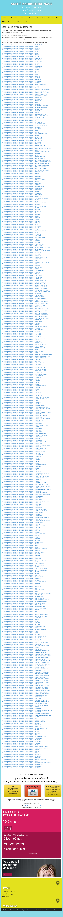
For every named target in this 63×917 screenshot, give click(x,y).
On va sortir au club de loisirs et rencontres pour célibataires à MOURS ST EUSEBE (23, 451)
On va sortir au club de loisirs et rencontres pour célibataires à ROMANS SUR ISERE (24, 606)
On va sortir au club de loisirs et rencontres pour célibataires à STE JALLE (21, 717)
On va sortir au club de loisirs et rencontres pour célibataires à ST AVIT (20, 647)
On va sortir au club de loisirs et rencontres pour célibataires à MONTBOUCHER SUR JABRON (26, 412)
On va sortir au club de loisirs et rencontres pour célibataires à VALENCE (21, 743)
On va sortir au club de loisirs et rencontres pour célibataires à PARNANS (21, 539)
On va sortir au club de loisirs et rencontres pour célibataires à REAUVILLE (21, 583)
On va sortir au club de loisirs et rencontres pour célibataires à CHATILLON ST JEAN (24, 168)
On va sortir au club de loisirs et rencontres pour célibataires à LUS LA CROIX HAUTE (24, 374)
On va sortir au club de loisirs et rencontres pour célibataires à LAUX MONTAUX (22, 330)
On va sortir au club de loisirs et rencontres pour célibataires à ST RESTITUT (22, 697)
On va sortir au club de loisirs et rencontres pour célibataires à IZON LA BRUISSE (23, 270)
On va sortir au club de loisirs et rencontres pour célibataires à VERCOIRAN (21, 756)
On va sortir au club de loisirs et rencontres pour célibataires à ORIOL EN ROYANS (23, 534)
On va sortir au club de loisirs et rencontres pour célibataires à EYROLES (21, 241)
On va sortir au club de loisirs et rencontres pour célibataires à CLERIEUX (21, 181)
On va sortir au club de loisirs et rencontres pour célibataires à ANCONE (20, 56)
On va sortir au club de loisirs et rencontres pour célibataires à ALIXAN (20, 50)
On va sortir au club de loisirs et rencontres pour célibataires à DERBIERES (21, 211)
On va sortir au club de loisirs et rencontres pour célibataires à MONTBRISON (22, 414)
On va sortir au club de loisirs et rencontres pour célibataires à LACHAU (20, 325)
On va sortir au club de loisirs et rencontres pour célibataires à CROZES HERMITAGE (24, 206)
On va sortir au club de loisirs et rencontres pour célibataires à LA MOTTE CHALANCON (25, 302)
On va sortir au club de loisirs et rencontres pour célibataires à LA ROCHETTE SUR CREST (25, 318)
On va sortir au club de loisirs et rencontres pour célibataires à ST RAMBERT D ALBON (24, 695)
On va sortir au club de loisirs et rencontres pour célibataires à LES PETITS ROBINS (24, 358)
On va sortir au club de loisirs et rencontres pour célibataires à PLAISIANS (21, 555)
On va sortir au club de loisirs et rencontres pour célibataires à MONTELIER (21, 422)
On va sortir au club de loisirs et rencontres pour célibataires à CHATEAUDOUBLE (23, 158)
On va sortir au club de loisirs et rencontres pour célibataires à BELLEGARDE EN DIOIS (24, 107)
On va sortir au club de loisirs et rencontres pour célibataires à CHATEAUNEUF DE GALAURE (26, 162)
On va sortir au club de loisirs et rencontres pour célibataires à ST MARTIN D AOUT (23, 677)
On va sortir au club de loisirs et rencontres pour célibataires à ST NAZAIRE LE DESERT (25, 689)
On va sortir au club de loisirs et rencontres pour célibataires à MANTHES (21, 381)
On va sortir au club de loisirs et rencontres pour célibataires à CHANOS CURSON (23, 145)
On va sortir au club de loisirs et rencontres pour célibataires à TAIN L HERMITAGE (23, 721)
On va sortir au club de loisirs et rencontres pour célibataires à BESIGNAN (21, 112)
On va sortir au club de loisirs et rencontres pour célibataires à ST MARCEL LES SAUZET (25, 674)
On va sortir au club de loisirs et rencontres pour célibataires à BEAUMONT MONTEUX (24, 94)
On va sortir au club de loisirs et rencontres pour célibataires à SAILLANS (21, 623)
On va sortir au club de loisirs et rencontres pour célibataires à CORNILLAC (21, 196)
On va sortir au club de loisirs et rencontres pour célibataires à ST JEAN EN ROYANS (24, 665)
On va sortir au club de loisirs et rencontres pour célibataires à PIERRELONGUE (22, 552)
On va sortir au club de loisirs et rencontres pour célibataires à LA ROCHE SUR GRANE (24, 313)
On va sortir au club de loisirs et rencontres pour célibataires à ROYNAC (20, 619)
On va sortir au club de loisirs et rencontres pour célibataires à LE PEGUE (21, 339)
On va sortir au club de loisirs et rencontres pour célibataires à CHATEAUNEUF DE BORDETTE (26, 160)
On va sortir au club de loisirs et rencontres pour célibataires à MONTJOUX (21, 430)
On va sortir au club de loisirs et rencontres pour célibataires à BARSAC (20, 86)
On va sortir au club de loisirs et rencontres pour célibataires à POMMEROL (21, 558)
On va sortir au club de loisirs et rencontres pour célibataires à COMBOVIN (21, 190)
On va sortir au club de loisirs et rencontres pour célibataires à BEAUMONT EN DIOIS (24, 91)
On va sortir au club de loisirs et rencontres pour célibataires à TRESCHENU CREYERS (24, 728)
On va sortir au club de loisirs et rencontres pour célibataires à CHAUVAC (21, 173)
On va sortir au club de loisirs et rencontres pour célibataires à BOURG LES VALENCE (24, 125)
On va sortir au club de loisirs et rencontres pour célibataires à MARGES (20, 384)
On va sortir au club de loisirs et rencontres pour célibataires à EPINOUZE (21, 223)
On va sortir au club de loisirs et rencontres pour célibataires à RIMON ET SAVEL (23, 590)
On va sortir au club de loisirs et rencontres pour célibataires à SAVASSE (21, 633)
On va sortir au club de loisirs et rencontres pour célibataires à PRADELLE (21, 573)
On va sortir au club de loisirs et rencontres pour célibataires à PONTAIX (20, 567)
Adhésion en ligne (23, 22)
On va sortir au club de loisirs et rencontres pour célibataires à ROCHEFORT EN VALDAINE (25, 600)
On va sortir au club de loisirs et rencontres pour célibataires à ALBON (20, 46)
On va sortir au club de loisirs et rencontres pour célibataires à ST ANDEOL (21, 644)
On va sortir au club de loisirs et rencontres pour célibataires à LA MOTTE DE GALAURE (25, 303)
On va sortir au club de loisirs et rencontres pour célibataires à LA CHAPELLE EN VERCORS (26, 292)
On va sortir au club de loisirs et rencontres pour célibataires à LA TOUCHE (21, 320)
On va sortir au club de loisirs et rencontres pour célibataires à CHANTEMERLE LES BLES (25, 147)
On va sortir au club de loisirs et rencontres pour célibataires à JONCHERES (22, 275)
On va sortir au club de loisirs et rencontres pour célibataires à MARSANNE (21, 387)
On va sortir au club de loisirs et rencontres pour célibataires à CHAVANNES (21, 175)
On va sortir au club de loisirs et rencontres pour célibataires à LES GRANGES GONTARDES (26, 356)
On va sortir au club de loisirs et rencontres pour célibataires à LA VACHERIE (22, 321)
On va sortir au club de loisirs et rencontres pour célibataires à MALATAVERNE (22, 376)
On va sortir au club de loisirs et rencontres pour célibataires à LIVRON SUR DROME (24, 369)
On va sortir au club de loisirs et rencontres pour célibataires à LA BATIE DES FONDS (24, 282)
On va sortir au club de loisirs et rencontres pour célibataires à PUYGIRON (21, 578)
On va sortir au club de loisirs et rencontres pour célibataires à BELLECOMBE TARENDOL (25, 106)
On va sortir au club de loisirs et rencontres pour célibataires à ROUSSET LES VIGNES (24, 616)
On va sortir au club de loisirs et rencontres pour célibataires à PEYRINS (20, 544)
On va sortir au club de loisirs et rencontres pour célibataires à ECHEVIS (20, 219)
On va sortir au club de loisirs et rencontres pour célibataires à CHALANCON (22, 139)
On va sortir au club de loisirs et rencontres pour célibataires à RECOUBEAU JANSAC (24, 585)
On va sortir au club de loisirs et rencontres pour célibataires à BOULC (20, 120)
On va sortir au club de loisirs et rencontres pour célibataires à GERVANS (21, 254)
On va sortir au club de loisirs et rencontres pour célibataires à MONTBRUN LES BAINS (24, 415)
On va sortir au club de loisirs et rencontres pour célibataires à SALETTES (21, 624)
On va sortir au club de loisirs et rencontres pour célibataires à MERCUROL (21, 392)
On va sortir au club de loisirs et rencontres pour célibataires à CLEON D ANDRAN (23, 180)
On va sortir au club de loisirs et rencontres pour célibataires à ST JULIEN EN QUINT (24, 667)
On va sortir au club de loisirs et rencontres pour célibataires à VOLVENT (21, 768)
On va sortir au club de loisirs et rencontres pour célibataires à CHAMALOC (21, 142)
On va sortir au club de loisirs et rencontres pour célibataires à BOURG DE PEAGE (23, 124)
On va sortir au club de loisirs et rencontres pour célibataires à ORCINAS (21, 532)
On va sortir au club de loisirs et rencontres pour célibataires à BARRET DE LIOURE (24, 84)
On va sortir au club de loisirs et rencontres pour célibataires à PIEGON (20, 547)
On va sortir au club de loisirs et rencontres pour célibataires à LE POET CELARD (23, 343)
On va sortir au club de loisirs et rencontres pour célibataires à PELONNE (21, 540)
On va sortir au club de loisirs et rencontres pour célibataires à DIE (19, 213)
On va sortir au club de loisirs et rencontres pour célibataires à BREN (20, 130)
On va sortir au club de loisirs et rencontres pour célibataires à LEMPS (20, 349)
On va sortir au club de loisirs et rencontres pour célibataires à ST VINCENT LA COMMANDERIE (27, 710)
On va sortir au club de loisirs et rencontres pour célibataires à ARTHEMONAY (22, 66)
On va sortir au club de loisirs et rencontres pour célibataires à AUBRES (20, 69)
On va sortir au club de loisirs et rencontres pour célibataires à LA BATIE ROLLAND (23, 283)
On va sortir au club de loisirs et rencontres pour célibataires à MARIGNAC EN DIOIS (24, 386)
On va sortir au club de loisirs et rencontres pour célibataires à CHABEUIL (21, 135)
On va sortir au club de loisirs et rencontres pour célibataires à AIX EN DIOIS (22, 45)
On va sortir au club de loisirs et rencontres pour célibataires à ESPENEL (21, 227)
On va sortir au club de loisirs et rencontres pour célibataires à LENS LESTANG (22, 351)
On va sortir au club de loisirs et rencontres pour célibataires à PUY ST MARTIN (22, 577)
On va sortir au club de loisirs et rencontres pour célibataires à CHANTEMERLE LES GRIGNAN (26, 148)
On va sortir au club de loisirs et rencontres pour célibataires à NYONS (20, 529)
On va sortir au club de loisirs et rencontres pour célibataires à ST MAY (20, 684)
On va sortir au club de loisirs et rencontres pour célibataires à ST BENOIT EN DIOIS (24, 652)
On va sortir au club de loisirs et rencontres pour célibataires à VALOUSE (21, 745)
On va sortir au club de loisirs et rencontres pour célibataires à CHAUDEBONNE (22, 171)
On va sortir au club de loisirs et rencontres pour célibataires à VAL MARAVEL (22, 738)
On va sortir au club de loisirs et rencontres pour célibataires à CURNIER (21, 209)
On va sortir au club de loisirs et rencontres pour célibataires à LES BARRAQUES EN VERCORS (27, 354)
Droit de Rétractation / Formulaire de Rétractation (40, 910)
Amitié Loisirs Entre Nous (9, 910)
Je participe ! (32, 854)
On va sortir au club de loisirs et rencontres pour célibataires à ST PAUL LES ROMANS (24, 692)
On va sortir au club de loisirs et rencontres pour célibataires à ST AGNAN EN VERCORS (25, 642)
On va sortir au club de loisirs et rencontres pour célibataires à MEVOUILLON (22, 395)
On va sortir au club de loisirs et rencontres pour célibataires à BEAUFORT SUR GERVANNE (26, 89)
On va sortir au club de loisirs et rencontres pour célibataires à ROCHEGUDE (22, 605)
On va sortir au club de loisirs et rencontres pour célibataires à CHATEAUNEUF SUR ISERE (25, 165)
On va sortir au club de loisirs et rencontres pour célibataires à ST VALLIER (21, 708)
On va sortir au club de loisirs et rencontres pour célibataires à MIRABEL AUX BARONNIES (25, 397)
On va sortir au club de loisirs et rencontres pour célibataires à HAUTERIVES (22, 267)
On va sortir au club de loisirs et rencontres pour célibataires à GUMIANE (21, 265)
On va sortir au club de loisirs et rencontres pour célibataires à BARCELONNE (22, 81)
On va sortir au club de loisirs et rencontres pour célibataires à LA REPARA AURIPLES (24, 310)
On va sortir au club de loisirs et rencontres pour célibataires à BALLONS (21, 78)
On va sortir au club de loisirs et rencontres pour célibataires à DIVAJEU (20, 216)
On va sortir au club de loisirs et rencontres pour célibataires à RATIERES (21, 580)
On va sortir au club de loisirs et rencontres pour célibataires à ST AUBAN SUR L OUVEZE (25, 646)
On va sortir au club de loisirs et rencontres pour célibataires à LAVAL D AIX (21, 331)
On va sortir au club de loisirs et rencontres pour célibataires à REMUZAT (21, 588)
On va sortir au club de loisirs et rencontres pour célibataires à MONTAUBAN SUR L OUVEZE (26, 409)
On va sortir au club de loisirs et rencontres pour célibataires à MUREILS (21, 453)
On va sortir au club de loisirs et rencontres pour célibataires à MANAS (20, 379)
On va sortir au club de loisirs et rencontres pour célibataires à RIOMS (20, 591)
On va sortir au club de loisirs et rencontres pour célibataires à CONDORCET (22, 195)
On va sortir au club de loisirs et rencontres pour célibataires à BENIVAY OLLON (22, 109)
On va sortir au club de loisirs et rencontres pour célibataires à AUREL (20, 74)
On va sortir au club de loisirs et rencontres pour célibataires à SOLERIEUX (21, 637)
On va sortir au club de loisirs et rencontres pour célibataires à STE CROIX (21, 712)
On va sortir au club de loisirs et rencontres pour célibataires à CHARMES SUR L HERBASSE (26, 152)
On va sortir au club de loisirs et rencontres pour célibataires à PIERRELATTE (22, 550)
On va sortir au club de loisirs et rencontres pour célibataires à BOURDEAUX (22, 122)
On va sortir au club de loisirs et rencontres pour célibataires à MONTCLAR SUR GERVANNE (26, 418)
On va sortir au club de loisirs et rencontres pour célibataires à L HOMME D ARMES (23, 279)
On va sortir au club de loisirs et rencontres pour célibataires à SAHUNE (20, 621)
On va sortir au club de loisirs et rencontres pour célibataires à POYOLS (20, 572)
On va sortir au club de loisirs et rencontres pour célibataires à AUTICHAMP (21, 76)
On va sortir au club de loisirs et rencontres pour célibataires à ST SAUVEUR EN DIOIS (24, 700)
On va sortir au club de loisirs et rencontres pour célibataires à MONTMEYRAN (22, 437)
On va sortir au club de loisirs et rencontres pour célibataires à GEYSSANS (21, 255)
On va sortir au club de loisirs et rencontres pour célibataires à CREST (20, 201)
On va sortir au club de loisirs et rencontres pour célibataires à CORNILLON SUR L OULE (25, 198)
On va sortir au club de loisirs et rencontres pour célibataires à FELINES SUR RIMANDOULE (26, 247)
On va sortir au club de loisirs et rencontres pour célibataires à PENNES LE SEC (22, 542)
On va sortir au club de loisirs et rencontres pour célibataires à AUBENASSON (22, 68)
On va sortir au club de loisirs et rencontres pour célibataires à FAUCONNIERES (22, 244)
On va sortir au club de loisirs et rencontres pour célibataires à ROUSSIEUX (21, 618)
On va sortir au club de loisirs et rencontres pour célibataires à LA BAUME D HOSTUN (24, 287)
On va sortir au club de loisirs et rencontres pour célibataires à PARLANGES (21, 537)
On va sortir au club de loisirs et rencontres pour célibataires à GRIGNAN (21, 264)
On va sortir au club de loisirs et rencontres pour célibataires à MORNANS (21, 450)
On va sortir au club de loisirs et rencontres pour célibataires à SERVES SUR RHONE (24, 636)
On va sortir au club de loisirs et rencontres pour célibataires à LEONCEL (21, 353)
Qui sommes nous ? (17, 18)
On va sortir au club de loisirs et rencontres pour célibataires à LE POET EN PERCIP (24, 344)
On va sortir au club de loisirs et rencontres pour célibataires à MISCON (20, 404)
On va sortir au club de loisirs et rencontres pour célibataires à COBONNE (21, 185)
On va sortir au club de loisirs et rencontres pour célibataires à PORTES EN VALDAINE (24, 568)
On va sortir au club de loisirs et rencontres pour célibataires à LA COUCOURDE (23, 297)
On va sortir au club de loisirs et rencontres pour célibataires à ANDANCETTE (22, 58)
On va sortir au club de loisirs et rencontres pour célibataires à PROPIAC (21, 575)
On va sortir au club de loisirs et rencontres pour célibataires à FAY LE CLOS (22, 246)
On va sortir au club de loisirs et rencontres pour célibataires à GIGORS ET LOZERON (24, 257)
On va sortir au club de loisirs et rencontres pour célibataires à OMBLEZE (21, 530)
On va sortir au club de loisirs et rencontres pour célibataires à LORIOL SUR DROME (24, 371)
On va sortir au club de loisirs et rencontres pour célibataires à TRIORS (20, 730)
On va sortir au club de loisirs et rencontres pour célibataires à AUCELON (21, 71)
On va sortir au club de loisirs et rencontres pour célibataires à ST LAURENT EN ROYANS (25, 672)
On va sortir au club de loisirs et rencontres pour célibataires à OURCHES (21, 535)
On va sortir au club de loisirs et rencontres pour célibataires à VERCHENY (21, 753)
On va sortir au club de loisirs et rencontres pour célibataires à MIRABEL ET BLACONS (24, 399)
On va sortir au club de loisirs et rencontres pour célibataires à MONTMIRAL (22, 438)
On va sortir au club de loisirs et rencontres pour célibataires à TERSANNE (21, 725)
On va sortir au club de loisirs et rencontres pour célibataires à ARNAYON (21, 63)
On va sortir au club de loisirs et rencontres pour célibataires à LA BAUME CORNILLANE (25, 285)
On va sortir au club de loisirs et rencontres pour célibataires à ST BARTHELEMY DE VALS (25, 651)
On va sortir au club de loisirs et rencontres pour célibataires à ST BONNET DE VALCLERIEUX (26, 654)
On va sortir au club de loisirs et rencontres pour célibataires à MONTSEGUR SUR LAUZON (26, 445)
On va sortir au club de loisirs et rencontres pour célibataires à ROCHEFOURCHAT (23, 603)
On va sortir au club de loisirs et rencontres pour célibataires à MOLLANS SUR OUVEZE (25, 407)
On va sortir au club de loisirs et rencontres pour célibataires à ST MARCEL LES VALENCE (25, 675)
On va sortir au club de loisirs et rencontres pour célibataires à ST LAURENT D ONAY (24, 670)
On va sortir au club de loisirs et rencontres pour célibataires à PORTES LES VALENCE (24, 570)
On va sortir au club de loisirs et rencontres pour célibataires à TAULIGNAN (21, 723)
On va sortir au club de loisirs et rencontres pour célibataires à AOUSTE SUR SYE (23, 61)
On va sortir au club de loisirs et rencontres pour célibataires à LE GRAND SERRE (23, 338)
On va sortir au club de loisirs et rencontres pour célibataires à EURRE (20, 232)
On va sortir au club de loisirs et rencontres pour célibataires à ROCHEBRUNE (22, 596)
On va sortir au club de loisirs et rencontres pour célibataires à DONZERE (21, 218)
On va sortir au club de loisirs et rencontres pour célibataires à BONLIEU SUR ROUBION (25, 115)
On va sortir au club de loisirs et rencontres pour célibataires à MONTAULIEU (22, 410)
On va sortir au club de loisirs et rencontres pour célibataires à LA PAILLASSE (22, 307)
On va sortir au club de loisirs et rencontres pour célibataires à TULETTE (21, 733)
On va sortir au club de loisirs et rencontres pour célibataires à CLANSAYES (21, 176)
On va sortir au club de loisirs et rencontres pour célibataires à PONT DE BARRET (23, 563)
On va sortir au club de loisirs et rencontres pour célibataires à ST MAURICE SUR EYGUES (25, 682)
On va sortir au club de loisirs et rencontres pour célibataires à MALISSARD (21, 377)
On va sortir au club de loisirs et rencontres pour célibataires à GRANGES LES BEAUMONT (25, 262)
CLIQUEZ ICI (7, 874)
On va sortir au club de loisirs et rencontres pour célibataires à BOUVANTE (21, 127)
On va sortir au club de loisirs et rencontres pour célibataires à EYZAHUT (21, 242)
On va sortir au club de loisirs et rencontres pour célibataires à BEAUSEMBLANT (23, 99)
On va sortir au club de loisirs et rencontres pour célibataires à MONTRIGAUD (22, 443)
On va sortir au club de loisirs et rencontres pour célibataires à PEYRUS (20, 545)
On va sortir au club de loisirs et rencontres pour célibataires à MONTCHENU (22, 417)
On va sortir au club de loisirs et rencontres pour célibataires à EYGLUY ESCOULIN (23, 237)
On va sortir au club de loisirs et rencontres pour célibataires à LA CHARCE (21, 293)
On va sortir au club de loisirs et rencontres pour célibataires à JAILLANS (21, 272)
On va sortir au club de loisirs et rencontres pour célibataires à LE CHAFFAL (21, 334)
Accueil (4, 18)
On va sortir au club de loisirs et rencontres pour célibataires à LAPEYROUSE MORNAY (24, 326)
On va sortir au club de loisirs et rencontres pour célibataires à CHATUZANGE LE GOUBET (25, 170)
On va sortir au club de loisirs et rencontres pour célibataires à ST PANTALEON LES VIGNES (26, 690)
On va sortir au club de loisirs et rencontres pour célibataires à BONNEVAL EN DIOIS (24, 117)
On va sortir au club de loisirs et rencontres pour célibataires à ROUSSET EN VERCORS (25, 614)
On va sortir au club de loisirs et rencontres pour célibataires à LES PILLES (21, 359)
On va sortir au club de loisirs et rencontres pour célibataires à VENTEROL (21, 751)
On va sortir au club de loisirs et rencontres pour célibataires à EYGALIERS (21, 236)
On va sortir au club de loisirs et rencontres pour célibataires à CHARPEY (21, 155)
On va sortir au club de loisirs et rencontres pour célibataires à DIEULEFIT (21, 214)
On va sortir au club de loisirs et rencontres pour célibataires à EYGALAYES (21, 234)
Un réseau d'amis (54, 18)
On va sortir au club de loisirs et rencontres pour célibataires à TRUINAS (21, 731)
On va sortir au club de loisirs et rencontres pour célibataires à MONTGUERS (22, 428)
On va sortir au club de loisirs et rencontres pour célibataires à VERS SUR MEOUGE (24, 759)
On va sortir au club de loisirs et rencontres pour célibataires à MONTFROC (21, 427)
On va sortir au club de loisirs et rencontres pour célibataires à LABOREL (21, 323)
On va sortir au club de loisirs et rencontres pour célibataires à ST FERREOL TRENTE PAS (25, 662)
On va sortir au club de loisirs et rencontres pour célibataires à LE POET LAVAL (22, 346)
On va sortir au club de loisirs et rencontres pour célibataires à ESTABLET (21, 229)
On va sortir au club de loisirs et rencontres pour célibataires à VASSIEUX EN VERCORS (25, 746)
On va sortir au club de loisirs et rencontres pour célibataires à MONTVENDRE (22, 446)
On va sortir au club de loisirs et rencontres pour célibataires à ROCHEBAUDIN (22, 595)
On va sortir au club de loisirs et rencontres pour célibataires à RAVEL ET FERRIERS (24, 581)
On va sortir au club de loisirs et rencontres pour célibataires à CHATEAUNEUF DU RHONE (25, 163)
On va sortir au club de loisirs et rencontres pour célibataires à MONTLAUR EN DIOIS (24, 433)
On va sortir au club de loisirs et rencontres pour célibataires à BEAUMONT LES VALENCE (25, 92)
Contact (11, 22)
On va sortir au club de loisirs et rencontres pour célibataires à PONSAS (20, 562)
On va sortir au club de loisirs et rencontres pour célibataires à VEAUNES (21, 749)
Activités (30, 18)
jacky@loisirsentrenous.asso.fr (32, 806)
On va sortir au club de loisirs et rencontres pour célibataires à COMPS (20, 191)
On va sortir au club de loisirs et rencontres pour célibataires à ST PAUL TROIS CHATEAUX (25, 693)
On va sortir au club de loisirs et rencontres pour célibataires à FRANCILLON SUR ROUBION (26, 251)
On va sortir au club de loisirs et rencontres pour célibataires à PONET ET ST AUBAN (24, 560)
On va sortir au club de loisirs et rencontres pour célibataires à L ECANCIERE (22, 277)
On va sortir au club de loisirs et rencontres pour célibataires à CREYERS (21, 204)
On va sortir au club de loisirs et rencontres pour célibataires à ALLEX (20, 53)
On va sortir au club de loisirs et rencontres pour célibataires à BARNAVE (21, 83)
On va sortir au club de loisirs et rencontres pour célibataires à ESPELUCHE (21, 226)
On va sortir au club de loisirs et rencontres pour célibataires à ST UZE (20, 707)
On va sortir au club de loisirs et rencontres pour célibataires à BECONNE (21, 104)
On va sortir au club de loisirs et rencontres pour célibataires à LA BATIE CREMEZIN (24, 280)
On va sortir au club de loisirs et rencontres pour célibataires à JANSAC (20, 274)
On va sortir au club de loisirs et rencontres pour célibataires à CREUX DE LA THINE (24, 203)
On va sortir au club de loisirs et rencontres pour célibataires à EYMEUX (20, 239)
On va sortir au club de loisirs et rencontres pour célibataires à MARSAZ (20, 389)
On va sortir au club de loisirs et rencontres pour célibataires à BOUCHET (21, 119)
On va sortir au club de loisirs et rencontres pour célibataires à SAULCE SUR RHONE (24, 629)
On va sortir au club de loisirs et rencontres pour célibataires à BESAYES (21, 111)
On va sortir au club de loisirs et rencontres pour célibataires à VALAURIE (21, 740)
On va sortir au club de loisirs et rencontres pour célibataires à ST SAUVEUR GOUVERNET (25, 702)
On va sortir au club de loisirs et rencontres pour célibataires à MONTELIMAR (22, 423)
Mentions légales (21, 910)
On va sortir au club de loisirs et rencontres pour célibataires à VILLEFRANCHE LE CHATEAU (26, 763)
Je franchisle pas (8, 828)
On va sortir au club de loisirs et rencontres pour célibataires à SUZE (20, 718)
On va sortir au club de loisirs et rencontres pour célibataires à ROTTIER (21, 611)
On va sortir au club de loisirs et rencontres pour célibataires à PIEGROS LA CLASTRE (24, 549)
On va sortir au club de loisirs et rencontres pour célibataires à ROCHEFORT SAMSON (24, 601)
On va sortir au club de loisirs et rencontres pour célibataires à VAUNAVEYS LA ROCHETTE (25, 748)
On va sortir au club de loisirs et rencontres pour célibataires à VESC (20, 761)
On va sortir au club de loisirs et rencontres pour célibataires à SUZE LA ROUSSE (23, 720)
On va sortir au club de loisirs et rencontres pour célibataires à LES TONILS (21, 364)
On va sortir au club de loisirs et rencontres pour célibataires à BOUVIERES (21, 129)
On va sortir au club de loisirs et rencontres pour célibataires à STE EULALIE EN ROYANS (25, 713)
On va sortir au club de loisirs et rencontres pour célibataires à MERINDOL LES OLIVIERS (25, 394)
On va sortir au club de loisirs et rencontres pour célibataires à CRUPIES (21, 208)
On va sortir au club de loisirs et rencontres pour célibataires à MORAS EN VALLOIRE (24, 448)
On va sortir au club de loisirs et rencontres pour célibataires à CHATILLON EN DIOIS (24, 167)
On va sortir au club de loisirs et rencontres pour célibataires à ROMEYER (21, 609)
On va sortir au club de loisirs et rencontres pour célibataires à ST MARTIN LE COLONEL (25, 680)
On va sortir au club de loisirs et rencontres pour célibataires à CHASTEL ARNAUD (23, 157)
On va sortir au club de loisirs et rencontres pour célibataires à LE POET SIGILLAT (23, 348)
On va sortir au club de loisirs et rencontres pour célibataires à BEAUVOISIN (21, 102)
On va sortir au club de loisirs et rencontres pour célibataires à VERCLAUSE (21, 754)
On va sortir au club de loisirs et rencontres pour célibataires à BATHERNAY (21, 88)
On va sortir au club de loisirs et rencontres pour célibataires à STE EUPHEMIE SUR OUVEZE (26, 715)
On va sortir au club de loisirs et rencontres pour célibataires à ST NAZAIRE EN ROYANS (25, 687)
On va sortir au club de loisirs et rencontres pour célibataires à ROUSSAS (21, 613)
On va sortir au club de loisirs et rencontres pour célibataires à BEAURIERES (22, 97)
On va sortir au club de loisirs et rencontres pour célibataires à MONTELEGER (22, 420)
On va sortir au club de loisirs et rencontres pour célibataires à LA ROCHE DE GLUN (24, 311)
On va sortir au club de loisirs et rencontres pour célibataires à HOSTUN (20, 269)
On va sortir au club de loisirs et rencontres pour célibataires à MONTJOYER (22, 432)
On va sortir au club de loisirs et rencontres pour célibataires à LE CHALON (21, 336)
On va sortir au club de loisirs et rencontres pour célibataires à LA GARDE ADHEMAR (24, 298)
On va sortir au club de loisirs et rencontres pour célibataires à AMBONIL (21, 55)
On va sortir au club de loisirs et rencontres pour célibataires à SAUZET (20, 631)
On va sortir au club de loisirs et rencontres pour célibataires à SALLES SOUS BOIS (23, 626)
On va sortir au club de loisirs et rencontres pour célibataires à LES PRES (21, 361)
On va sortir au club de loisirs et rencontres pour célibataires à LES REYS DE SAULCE (24, 362)
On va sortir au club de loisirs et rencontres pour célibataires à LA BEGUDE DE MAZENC (25, 290)
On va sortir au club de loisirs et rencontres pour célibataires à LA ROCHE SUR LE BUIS (25, 315)
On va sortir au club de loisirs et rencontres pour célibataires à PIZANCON (21, 553)
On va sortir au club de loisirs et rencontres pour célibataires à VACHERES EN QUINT (24, 736)
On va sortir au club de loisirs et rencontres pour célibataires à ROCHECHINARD (23, 598)
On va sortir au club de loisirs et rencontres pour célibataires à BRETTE (20, 132)
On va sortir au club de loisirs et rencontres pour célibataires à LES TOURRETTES (23, 366)
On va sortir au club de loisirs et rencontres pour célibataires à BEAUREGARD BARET (24, 96)
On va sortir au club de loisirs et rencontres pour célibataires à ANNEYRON (21, 60)
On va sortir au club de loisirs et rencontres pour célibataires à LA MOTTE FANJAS (23, 305)
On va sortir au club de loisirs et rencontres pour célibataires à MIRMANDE (21, 402)
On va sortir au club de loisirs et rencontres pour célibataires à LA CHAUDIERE (22, 295)
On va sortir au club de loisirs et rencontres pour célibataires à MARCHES (21, 382)
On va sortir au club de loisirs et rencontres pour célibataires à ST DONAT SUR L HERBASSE (26, 661)
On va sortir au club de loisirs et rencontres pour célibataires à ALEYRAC (21, 48)
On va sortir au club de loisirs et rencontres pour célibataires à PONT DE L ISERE (23, 565)
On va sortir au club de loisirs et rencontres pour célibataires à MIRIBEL (20, 400)
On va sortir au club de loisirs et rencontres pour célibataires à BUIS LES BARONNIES (24, 134)
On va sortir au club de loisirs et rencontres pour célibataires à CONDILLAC (21, 193)
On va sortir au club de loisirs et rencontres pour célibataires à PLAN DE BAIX (22, 557)
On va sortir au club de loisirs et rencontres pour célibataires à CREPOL (20, 199)
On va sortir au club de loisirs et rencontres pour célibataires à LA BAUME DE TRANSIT (24, 288)
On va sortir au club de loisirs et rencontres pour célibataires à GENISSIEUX (21, 252)
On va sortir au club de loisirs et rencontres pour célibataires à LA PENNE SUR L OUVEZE (25, 308)
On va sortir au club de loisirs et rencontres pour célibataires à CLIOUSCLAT (22, 183)
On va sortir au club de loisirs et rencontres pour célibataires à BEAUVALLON (22, 101)
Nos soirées (41, 18)
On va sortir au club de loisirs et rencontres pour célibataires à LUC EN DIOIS (22, 372)
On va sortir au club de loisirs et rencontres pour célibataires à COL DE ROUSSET (23, 186)
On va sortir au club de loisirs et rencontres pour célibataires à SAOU (20, 628)
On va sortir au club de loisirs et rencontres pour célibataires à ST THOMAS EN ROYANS (25, 705)
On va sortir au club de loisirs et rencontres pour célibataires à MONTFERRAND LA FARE (25, 425)
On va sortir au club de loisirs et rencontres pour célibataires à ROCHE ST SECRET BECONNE (26, 593)
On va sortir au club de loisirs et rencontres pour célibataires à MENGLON (21, 390)
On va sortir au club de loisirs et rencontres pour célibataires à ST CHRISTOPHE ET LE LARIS (26, 656)
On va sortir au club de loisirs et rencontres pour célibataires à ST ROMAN (21, 698)
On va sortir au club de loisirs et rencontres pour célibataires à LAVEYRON (21, 333)
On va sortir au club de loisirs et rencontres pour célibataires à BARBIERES (21, 79)
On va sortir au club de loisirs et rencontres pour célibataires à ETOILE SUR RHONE (24, 231)
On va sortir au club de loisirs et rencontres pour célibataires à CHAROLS (21, 153)
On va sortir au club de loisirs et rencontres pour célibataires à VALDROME (21, 741)
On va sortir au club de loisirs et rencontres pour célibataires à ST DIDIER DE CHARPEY (25, 657)
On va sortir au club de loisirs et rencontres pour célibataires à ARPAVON (21, 64)
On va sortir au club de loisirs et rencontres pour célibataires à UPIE (19, 735)
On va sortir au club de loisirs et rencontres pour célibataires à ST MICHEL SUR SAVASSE (25, 685)
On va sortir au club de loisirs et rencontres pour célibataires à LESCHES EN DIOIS (23, 367)
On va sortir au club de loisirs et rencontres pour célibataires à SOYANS (20, 641)
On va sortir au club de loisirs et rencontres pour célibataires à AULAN (20, 73)
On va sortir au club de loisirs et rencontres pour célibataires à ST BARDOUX (22, 649)
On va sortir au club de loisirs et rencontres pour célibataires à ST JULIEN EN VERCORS (25, 669)
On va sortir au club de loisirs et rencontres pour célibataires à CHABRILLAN (22, 137)
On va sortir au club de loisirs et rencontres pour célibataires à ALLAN (20, 51)
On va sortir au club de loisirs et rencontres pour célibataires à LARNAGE (21, 328)
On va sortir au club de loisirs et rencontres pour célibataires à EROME (20, 224)
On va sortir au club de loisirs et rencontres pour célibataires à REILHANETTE (22, 586)
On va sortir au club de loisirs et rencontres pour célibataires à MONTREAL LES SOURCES (25, 442)
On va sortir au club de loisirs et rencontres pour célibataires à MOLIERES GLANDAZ (24, 405)
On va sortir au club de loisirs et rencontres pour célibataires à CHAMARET (21, 143)
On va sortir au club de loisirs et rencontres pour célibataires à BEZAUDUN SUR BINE (24, 114)
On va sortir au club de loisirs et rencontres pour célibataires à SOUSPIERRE (22, 639)
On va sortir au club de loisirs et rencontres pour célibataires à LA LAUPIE (21, 300)
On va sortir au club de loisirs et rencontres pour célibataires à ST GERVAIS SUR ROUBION (26, 664)
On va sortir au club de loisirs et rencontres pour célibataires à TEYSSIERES (22, 726)
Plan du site (57, 910)
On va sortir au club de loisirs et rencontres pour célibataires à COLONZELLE (22, 188)
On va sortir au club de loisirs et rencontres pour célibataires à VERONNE (21, 758)
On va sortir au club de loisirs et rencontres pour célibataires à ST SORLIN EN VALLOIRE (25, 703)
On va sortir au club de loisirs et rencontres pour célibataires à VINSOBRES (21, 766)
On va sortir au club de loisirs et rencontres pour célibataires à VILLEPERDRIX (22, 764)
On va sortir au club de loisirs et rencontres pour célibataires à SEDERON (21, 634)
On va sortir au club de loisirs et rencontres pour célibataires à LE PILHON (21, 341)
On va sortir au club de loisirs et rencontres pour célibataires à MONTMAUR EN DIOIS (24, 435)
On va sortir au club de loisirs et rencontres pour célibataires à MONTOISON (22, 440)
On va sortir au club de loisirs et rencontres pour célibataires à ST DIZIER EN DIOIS (23, 659)
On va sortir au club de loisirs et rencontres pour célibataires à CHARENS (21, 150)
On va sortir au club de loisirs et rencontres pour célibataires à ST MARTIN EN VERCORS (25, 679)
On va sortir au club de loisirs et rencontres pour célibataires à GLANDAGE (21, 259)
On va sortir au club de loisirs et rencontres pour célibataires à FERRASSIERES (22, 249)
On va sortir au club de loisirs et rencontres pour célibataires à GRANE (20, 260)
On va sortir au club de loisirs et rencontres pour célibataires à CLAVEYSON (21, 178)
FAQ (3, 22)
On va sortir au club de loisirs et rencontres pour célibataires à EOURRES (21, 221)
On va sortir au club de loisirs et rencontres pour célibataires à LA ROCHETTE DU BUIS (24, 316)
